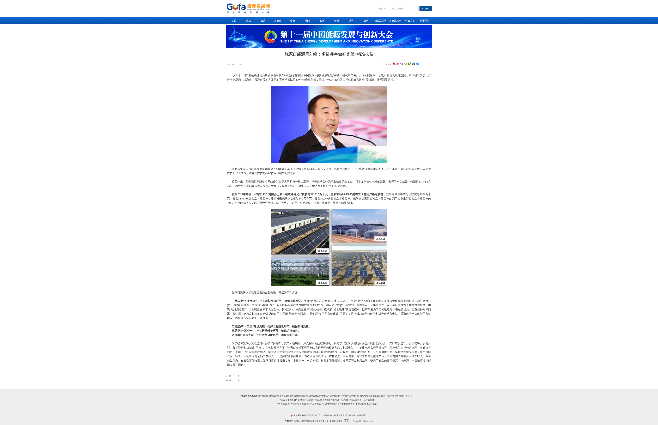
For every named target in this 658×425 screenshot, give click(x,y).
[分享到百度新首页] (401, 64)
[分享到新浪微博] (398, 64)
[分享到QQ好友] (413, 64)
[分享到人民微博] (394, 64)
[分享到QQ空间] (405, 64)
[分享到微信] (409, 64)
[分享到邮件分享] (417, 64)
